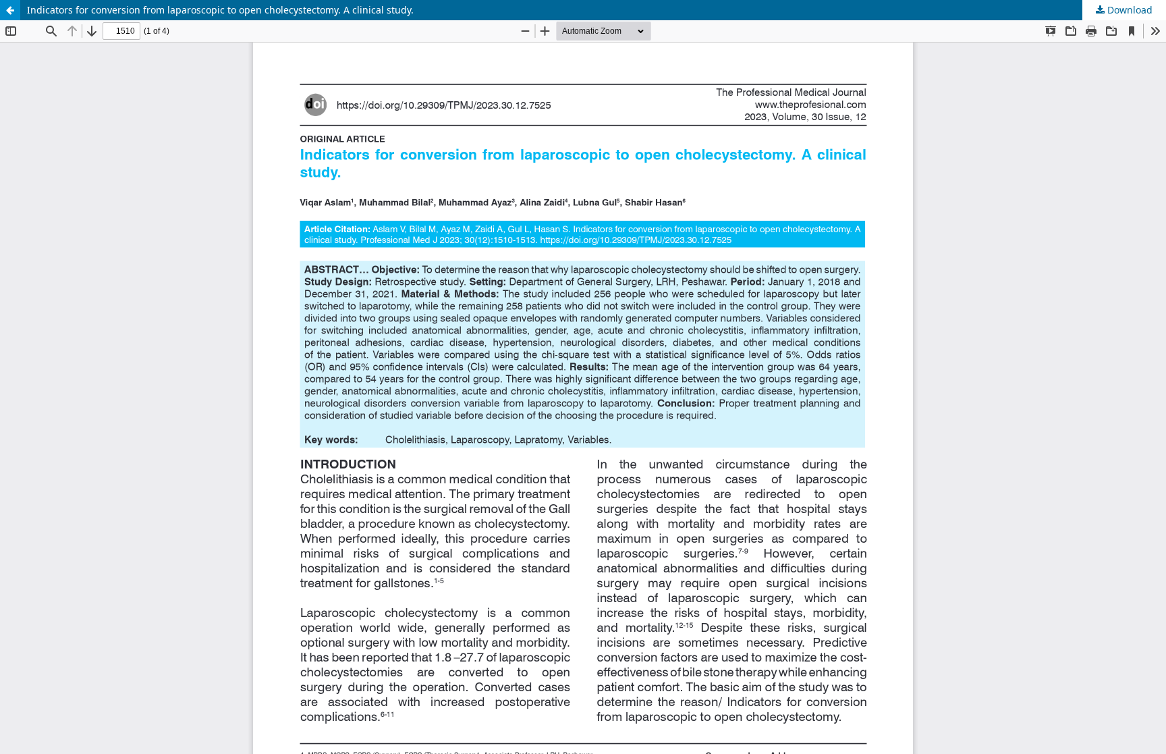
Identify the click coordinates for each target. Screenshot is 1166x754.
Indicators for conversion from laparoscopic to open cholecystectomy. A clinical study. (220, 9)
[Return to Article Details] (10, 10)
